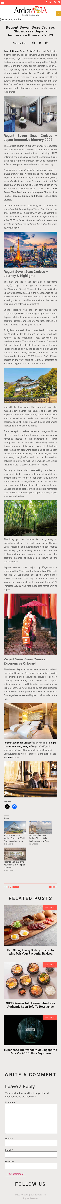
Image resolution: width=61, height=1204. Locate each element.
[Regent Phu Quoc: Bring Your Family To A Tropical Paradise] (15, 854)
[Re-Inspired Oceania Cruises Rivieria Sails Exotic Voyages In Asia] (40, 827)
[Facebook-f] (46, 2)
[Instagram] (54, 2)
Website (9, 1161)
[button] (2, 2)
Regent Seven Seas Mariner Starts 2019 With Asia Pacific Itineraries (14, 838)
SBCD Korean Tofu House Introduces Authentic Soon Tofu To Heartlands (30, 1005)
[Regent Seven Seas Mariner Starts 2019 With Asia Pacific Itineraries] (15, 827)
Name (9, 1138)
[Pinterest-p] (59, 2)
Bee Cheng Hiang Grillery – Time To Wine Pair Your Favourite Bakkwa (30, 951)
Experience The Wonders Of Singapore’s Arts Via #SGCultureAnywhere (30, 1051)
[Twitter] (50, 2)
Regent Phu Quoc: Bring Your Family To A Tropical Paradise (14, 865)
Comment (11, 1102)
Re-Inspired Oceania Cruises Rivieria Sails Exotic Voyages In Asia (39, 838)
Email (9, 1150)
